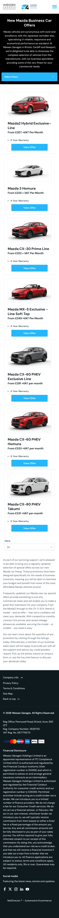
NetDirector (14, 900)
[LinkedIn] (21, 889)
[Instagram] (16, 889)
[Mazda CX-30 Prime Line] (29, 230)
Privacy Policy (10, 683)
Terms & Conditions (14, 688)
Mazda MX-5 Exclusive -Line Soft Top (28, 311)
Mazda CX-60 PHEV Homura (24, 441)
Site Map (8, 693)
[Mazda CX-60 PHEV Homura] (29, 420)
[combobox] (29, 547)
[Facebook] (4, 889)
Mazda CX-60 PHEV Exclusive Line (24, 376)
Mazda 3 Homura (22, 188)
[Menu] (54, 6)
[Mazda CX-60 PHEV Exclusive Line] (29, 355)
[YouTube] (27, 889)
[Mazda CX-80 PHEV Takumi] (29, 485)
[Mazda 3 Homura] (29, 169)
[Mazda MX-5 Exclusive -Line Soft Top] (29, 290)
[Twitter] (10, 889)
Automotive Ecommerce (38, 900)
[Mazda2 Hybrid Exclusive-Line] (29, 104)
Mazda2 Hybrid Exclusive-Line (29, 125)
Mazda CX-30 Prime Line (28, 248)
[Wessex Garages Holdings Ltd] (9, 7)
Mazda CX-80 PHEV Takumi (24, 506)
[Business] (29, 6)
